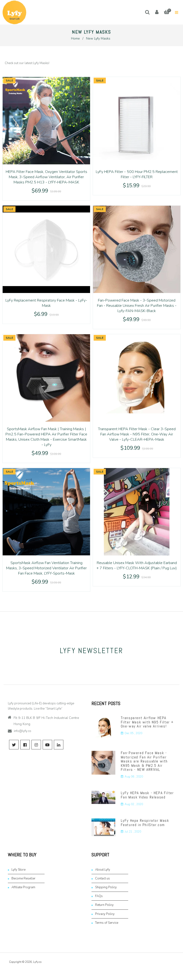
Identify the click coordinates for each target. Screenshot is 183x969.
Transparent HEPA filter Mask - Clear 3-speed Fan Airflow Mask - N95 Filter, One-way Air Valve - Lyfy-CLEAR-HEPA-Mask (137, 434)
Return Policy (104, 905)
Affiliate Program (23, 887)
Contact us (102, 878)
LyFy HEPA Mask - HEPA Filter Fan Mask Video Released (147, 795)
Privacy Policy (105, 914)
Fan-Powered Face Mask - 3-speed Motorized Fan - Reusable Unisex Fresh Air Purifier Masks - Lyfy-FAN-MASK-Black (137, 305)
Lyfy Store (18, 870)
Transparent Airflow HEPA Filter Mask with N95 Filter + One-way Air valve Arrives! (147, 722)
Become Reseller (23, 878)
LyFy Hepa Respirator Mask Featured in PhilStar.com (145, 822)
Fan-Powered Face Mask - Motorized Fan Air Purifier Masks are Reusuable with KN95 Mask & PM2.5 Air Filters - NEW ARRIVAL (144, 761)
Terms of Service (106, 923)
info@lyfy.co (22, 731)
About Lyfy (102, 870)
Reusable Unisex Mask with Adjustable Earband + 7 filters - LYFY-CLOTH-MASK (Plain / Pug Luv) (137, 565)
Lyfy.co (37, 962)
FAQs (99, 896)
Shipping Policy (106, 887)
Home (75, 38)
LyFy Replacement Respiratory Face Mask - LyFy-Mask (46, 303)
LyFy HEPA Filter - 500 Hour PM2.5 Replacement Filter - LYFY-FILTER (137, 174)
